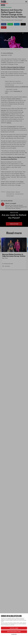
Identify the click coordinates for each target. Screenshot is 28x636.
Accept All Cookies (14, 628)
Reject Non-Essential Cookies (14, 631)
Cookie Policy (14, 634)
